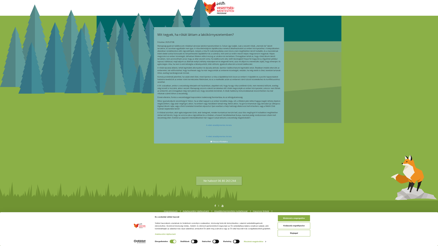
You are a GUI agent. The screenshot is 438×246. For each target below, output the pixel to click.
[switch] (194, 241)
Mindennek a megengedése (294, 218)
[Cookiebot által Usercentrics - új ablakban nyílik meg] (140, 241)
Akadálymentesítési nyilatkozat (231, 211)
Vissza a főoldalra (220, 141)
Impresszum (170, 211)
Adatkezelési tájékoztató (196, 211)
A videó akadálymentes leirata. (219, 125)
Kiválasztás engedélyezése (294, 226)
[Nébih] (219, 8)
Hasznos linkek (261, 211)
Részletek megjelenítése (253, 241)
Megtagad (294, 233)
